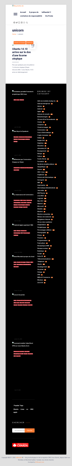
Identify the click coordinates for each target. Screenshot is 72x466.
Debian (40, 138)
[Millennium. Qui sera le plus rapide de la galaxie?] (23, 162)
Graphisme (41, 174)
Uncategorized (43, 267)
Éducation (16, 137)
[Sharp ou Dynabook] (20, 131)
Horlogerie (41, 180)
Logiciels (29, 202)
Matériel (22, 99)
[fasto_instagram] (24, 22)
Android (40, 109)
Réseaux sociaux (43, 248)
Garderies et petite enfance (46, 164)
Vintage (15, 141)
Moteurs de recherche (45, 217)
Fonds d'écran (42, 159)
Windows (25, 305)
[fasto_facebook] (14, 22)
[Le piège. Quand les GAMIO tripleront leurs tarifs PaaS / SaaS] (23, 256)
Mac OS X (22, 302)
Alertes (40, 106)
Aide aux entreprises (44, 103)
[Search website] (27, 22)
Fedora (40, 156)
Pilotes (40, 235)
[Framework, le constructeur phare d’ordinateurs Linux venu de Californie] (23, 94)
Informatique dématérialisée (24, 264)
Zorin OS (25, 207)
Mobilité (41, 209)
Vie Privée (49, 16)
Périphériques (42, 227)
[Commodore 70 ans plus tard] (22, 194)
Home (14, 34)
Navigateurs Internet (44, 219)
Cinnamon (41, 124)
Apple (15, 230)
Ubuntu (15, 305)
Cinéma (40, 122)
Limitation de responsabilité (31, 16)
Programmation (43, 240)
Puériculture (42, 243)
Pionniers (16, 207)
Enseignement (42, 151)
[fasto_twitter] (17, 22)
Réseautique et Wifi (19, 353)
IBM (22, 233)
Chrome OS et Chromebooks (24, 300)
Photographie (42, 232)
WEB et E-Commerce (44, 277)
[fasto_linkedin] (21, 22)
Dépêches (41, 143)
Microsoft (16, 266)
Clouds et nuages (21, 262)
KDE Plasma (42, 193)
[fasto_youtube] (19, 22)
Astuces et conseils (19, 351)
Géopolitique (42, 167)
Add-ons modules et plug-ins (47, 101)
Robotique (41, 251)
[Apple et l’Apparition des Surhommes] (22, 225)
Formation (41, 161)
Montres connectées (44, 214)
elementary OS (42, 148)
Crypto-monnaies (43, 135)
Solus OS (41, 256)
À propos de (33, 12)
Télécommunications (45, 259)
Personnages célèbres (24, 139)
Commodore (17, 167)
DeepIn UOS (42, 140)
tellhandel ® (46, 12)
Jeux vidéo (16, 170)
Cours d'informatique (45, 132)
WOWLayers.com (39, 462)
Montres (41, 211)
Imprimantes (42, 185)
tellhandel (19, 457)
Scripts (40, 253)
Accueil (23, 12)
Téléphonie (41, 261)
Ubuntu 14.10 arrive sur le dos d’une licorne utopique (21, 53)
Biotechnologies (43, 117)
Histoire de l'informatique (25, 137)
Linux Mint (27, 351)
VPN (15, 356)
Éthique (19, 230)
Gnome (40, 169)
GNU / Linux (17, 99)
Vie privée (20, 305)
